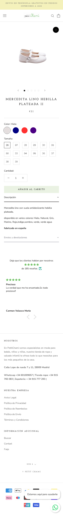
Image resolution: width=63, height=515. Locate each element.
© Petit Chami (31, 472)
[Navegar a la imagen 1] (24, 90)
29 (34, 145)
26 (7, 145)
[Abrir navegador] (4, 15)
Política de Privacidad (15, 403)
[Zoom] (56, 30)
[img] (31, 265)
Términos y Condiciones (16, 419)
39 (16, 161)
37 (52, 153)
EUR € (30, 464)
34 (25, 153)
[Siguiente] (44, 90)
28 (25, 145)
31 (52, 145)
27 (16, 145)
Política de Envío (12, 414)
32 (7, 153)
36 (43, 153)
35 (34, 153)
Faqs (6, 449)
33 (16, 153)
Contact (8, 443)
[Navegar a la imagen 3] (31, 90)
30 (43, 145)
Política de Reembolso (15, 408)
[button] (31, 197)
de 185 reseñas (29, 268)
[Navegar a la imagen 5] (38, 90)
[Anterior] (18, 90)
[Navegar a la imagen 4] (35, 90)
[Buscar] (52, 15)
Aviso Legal (10, 397)
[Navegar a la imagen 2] (28, 90)
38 (7, 161)
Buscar (7, 438)
